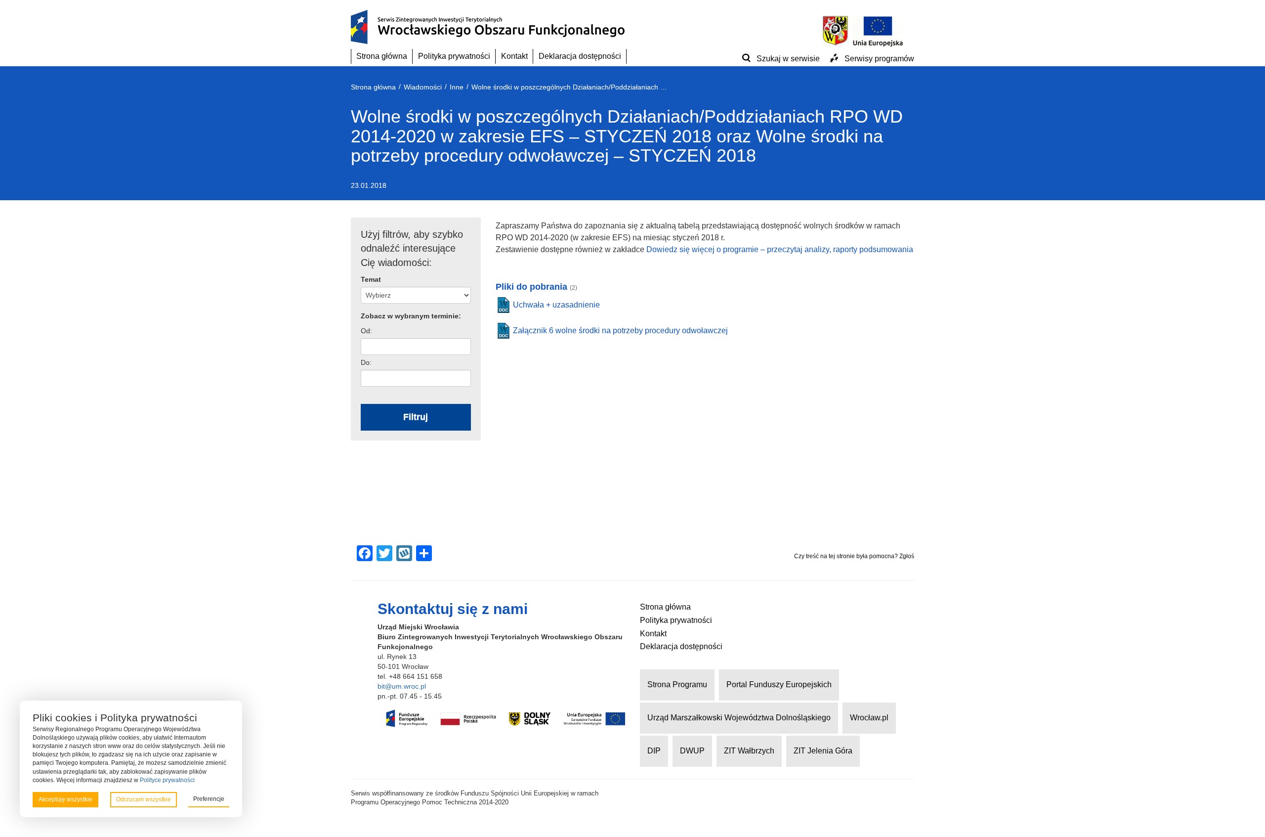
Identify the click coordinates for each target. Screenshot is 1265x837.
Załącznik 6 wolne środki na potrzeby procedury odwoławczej (620, 330)
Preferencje (208, 798)
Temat (371, 279)
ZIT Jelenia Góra (823, 751)
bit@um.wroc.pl (402, 686)
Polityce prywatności (167, 780)
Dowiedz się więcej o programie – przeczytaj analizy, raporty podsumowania (779, 249)
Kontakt (514, 56)
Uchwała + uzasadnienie (556, 305)
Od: (366, 331)
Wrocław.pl (869, 717)
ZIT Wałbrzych (749, 751)
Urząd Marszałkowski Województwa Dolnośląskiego (739, 717)
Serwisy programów (879, 58)
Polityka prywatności (454, 56)
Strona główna (381, 56)
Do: (366, 362)
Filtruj (415, 417)
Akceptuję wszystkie (65, 799)
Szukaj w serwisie (788, 58)
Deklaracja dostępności (580, 56)
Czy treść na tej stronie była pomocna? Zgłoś (854, 556)
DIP (654, 751)
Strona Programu (677, 684)
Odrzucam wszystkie (143, 799)
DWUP (692, 751)
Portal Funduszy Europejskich (779, 684)
